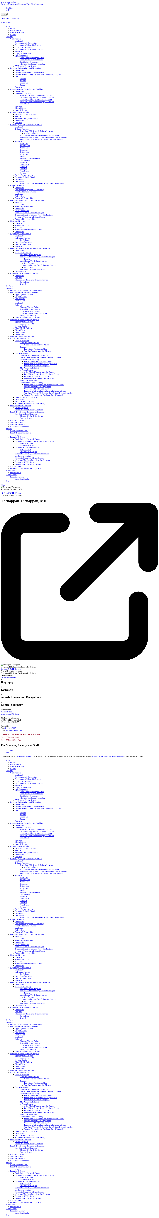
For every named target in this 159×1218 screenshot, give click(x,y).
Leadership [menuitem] (19, 194)
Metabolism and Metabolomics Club (28, 964)
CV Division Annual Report (25, 800)
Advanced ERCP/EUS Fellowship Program (36, 829)
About (8, 760)
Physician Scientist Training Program (33, 1047)
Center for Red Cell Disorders (26, 911)
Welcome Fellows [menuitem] (16, 422)
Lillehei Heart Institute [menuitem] (23, 456)
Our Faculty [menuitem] (19, 41)
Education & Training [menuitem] (23, 253)
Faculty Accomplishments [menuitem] (24, 175)
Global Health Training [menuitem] (23, 328)
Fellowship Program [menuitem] (22, 238)
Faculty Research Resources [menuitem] (20, 433)
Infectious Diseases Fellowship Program (29, 947)
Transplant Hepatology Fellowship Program (36, 834)
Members (23, 813)
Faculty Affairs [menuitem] (11, 475)
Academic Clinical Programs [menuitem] (25, 114)
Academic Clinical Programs (25, 848)
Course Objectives (21, 1142)
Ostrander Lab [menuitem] (25, 160)
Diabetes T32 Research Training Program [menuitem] (30, 72)
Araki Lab (18, 811)
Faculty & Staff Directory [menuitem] (24, 401)
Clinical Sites (20, 1033)
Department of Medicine (10, 18)
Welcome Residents (17, 1158)
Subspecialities (15, 1207)
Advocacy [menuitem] (18, 116)
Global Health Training (23, 1062)
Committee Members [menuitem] (22, 479)
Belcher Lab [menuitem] (24, 148)
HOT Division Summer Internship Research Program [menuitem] (39, 135)
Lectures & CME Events (24, 781)
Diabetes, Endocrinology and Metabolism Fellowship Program (38, 808)
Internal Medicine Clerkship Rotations (29, 1144)
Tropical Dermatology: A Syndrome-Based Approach (43, 1129)
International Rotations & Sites (35, 1083)
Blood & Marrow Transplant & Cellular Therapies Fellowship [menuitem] (42, 139)
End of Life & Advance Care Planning (38, 1096)
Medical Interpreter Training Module (37, 1121)
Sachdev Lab (24, 899)
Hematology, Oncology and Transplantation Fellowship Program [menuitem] (43, 137)
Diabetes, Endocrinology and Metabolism (25, 802)
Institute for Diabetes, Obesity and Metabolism (32, 1188)
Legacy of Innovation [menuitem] (23, 53)
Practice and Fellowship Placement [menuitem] (28, 318)
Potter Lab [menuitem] (23, 162)
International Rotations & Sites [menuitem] (35, 349)
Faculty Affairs (11, 1209)
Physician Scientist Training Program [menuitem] (33, 313)
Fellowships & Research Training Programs (26, 1024)
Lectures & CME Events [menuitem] (24, 47)
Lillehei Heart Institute (23, 1190)
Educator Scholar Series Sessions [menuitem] (32, 416)
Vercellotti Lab (25, 905)
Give (7, 1215)
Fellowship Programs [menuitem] (22, 93)
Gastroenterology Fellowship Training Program (37, 831)
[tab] (79, 681)
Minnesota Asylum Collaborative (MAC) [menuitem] (30, 403)
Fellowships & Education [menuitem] (24, 206)
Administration (15, 1200)
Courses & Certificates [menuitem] (23, 353)
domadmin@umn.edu (14, 730)
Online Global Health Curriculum (36, 1123)
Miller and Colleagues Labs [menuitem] (30, 158)
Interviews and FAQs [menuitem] (27, 324)
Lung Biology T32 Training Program (33, 995)
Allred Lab (24, 878)
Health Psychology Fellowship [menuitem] (26, 118)
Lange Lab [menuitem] (24, 154)
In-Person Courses (26, 1104)
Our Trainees (29, 997)
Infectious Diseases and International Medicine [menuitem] (27, 200)
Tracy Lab (23, 903)
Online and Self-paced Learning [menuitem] (31, 383)
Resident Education (22, 1075)
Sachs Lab (23, 901)
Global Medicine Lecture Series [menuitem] (26, 397)
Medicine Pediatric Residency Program (24, 1054)
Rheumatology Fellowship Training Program (31, 1014)
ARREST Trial (25, 1184)
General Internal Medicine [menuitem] (19, 112)
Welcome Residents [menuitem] (17, 424)
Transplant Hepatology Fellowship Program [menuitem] (36, 100)
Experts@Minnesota (8, 677)
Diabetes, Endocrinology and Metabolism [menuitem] (25, 68)
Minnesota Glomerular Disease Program (29, 1192)
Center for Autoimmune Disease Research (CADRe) (34, 1175)
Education (18, 961)
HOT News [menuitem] (19, 181)
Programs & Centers (17, 1171)
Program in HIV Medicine (24, 1196)
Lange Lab (24, 888)
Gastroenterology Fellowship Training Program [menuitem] (37, 98)
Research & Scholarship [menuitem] (24, 198)
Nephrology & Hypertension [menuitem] (20, 234)
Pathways (18, 1039)
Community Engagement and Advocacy (29, 924)
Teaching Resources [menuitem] (27, 418)
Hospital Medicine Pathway (30, 1043)
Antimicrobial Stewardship (25, 953)
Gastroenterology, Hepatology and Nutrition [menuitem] (26, 89)
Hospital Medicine (17, 920)
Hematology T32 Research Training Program (36, 865)
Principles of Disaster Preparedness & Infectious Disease (45, 1125)
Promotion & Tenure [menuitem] (17, 477)
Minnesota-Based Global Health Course (39, 1112)
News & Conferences (23, 978)
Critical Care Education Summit (31, 794)
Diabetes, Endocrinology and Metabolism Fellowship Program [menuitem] (38, 74)
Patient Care (19, 930)
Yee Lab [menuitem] (23, 173)
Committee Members (22, 1213)
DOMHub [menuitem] (14, 28)
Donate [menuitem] (22, 85)
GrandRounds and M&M (19, 1161)
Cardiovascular (15, 773)
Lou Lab (23, 890)
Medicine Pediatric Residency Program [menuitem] (24, 320)
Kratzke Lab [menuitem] (24, 152)
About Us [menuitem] (18, 202)
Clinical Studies (20, 842)
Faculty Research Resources (20, 1167)
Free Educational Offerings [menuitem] (29, 359)
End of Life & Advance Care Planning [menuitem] (38, 362)
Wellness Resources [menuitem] (17, 33)
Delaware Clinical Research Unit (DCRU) (25, 1202)
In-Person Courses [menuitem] (26, 370)
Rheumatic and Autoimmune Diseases (24, 1008)
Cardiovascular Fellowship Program (28, 779)
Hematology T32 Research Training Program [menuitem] (36, 131)
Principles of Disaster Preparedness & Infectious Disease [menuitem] (45, 391)
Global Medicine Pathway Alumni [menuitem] (36, 345)
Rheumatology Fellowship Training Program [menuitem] (31, 280)
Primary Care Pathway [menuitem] (28, 315)
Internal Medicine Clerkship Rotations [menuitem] (29, 410)
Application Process (31, 867)
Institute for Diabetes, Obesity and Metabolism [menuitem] (32, 454)
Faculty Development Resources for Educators (27, 1146)
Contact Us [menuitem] (24, 83)
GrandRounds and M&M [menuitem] (19, 427)
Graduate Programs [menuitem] (17, 420)
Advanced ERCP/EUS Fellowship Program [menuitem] (36, 95)
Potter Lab (23, 896)
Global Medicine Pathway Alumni (36, 1079)
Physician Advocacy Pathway (30, 1045)
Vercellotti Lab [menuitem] (25, 171)
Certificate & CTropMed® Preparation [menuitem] (34, 355)
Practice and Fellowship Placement (28, 1052)
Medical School (6, 22)
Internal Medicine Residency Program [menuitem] (24, 292)
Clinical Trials (20, 913)
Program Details (21, 1031)
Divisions (9, 771)
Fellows (27, 993)
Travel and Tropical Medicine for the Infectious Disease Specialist (48, 1127)
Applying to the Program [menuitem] (24, 295)
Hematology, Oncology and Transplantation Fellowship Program (43, 871)
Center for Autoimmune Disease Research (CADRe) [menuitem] (34, 441)
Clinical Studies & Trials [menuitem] (19, 431)
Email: (3, 730)
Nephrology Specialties (23, 976)
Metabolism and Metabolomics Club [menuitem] (28, 230)
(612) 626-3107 (10, 728)
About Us (18, 936)
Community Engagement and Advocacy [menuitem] (29, 190)
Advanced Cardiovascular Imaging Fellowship (37, 836)
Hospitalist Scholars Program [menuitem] (25, 192)
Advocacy (18, 850)
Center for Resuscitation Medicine (27, 1181)
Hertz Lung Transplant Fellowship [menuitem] (32, 269)
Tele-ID (22, 938)
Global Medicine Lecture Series (26, 1131)
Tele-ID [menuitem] (22, 204)
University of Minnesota (23, 756)
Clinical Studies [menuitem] (20, 108)
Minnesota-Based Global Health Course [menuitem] (39, 378)
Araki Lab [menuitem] (18, 77)
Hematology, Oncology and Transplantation (26, 859)
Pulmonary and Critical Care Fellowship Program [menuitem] (38, 265)
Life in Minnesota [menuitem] (16, 30)
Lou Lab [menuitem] (23, 156)
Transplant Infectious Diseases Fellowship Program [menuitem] (33, 215)
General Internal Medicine (19, 846)
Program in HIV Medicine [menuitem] (24, 462)
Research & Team (26, 1177)
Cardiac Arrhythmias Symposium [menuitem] (32, 58)
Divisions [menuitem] (9, 37)
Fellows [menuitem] (27, 259)
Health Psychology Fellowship (26, 852)
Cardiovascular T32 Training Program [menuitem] (29, 49)
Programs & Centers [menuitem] (17, 437)
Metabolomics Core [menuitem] (22, 225)
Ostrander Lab (25, 894)
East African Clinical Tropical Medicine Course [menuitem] (41, 374)
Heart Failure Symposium (29, 796)
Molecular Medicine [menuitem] (17, 221)
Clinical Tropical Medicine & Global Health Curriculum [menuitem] (40, 357)
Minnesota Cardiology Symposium (32, 798)
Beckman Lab (25, 880)
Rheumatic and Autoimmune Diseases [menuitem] (24, 274)
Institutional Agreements (28, 1114)
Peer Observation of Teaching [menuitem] (26, 414)
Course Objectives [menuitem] (21, 408)
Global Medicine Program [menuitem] (19, 339)
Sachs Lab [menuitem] (23, 167)
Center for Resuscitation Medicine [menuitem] (27, 447)
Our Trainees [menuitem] (29, 263)
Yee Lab (23, 907)
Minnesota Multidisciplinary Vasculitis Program (32, 1194)
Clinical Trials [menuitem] (20, 179)
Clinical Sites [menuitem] (20, 299)
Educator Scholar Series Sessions (32, 1150)
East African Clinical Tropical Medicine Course (41, 1108)
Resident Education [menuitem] (22, 341)
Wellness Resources (17, 767)
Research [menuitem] (18, 51)
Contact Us (5, 726)
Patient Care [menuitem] (19, 196)
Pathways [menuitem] (18, 305)
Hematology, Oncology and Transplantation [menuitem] (26, 125)
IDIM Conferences (22, 945)
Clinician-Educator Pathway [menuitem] (30, 307)
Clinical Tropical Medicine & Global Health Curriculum (40, 1091)
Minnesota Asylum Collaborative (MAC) (30, 1137)
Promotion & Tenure (17, 1211)
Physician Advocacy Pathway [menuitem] (30, 311)
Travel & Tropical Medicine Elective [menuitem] (37, 351)
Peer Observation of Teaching (26, 1148)
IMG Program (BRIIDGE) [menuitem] (29, 368)
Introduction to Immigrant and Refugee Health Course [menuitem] (44, 385)
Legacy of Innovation (23, 787)
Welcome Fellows (16, 1156)
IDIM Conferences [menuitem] (22, 211)
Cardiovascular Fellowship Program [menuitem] (28, 45)
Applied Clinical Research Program (28, 1173)
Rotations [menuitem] (23, 347)
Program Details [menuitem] (21, 297)
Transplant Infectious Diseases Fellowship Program (33, 949)
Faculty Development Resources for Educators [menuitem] (27, 412)
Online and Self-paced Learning (31, 1117)
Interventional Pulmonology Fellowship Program (37, 991)
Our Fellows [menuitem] (24, 104)
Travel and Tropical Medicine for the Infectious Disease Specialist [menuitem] (48, 393)
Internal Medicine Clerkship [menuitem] (20, 406)
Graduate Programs (17, 1154)
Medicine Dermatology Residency (22, 1070)
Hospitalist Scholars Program (25, 926)
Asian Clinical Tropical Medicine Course (39, 1106)
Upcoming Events (21, 790)
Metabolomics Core (22, 959)
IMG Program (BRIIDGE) (29, 1102)
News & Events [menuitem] (21, 110)
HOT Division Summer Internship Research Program (39, 869)
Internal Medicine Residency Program (24, 1026)
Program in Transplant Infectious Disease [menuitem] (30, 217)
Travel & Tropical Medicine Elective (37, 1085)
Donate (22, 819)
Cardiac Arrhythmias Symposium (32, 792)
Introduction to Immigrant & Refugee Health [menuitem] (40, 364)
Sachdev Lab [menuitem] (24, 165)
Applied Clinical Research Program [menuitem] (28, 439)
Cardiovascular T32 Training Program (29, 783)
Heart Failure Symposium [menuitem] (29, 62)
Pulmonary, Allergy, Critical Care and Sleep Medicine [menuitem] (30, 248)
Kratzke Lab (24, 886)
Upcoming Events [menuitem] (21, 56)
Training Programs (22, 863)
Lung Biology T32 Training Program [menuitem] (33, 261)
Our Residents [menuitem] (20, 301)
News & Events (21, 844)
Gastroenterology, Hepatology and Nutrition (26, 823)
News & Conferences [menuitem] (23, 244)
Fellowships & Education (24, 940)
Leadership (19, 928)
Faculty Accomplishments (24, 909)
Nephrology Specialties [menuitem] (23, 242)
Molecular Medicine (17, 955)
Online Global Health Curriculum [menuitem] (36, 389)
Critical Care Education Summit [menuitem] (31, 60)
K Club (17, 1169)
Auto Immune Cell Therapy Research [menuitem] (28, 464)
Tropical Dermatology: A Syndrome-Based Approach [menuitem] (43, 395)
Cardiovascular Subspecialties (26, 777)
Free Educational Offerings (29, 1093)
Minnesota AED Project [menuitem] (28, 452)
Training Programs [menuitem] (22, 129)
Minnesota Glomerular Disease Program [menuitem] (29, 458)
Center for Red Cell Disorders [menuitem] (26, 177)
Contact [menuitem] (13, 35)
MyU (8, 10)
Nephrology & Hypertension (20, 968)
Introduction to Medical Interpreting (37, 1100)
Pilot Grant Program (27, 1179)
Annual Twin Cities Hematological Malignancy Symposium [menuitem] (42, 183)
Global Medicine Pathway (29, 1077)
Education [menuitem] (18, 227)
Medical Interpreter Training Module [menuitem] (37, 387)
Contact (13, 769)
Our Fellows (24, 838)
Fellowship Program (22, 972)
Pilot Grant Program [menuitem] (27, 445)
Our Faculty (19, 775)
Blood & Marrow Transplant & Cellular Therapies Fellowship (42, 873)
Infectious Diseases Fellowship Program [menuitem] (29, 213)
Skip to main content (8, 2)
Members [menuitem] (23, 79)
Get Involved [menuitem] (20, 399)
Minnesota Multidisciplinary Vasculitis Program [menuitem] (32, 460)
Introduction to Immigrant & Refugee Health (40, 1098)
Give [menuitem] (7, 481)
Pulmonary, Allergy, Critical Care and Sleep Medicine (30, 982)
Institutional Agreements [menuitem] (28, 380)
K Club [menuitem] (17, 435)
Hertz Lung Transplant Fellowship (32, 1003)
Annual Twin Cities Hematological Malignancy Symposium (42, 917)
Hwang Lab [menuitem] (24, 150)
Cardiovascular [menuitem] (15, 39)
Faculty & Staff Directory (24, 1135)
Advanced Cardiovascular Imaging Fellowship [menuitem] (37, 102)
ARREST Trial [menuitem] (25, 450)
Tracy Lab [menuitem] (23, 169)
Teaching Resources (27, 1152)
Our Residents (20, 1035)
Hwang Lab (24, 884)
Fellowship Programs (22, 827)
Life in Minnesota (16, 764)
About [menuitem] (8, 26)
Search (4, 14)
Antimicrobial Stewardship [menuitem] (25, 219)
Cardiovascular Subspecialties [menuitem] (26, 43)
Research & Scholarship (24, 932)
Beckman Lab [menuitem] (25, 146)
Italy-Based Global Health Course (36, 1110)
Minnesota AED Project (28, 1186)
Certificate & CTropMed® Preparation (34, 1089)
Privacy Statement (98, 756)
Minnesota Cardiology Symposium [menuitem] (32, 64)
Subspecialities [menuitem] (15, 473)
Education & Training (23, 987)
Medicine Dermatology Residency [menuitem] (22, 336)
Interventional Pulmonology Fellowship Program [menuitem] (37, 257)
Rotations (23, 1081)
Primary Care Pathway (28, 1049)
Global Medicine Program (19, 1073)
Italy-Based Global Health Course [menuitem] (36, 376)
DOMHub (14, 762)
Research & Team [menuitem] (26, 443)
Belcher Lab (24, 882)
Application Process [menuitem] (31, 133)
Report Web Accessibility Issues (114, 756)
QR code (17, 493)
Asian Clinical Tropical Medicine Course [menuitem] (39, 372)
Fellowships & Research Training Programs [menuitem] (26, 290)
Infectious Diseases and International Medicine (27, 934)
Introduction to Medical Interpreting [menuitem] (37, 366)
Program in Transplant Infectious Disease (30, 951)
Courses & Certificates (23, 1087)
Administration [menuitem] (15, 466)
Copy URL (7, 493)
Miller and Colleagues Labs (30, 892)
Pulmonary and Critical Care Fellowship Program (38, 999)
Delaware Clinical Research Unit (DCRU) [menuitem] (25, 468)
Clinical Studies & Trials (19, 1165)
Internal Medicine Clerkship (20, 1140)
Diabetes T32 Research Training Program (30, 806)
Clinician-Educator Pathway (30, 1041)
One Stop (9, 8)
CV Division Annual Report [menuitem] (25, 66)
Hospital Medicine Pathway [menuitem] (30, 309)
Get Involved (20, 1133)
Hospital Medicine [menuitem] (17, 186)
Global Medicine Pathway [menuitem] (29, 343)
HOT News (19, 915)
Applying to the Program (24, 1028)
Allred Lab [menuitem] (24, 144)
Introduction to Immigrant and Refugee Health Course (44, 1119)
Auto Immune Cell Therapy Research (28, 1198)
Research (18, 785)
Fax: (2, 728)
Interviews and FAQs (27, 1058)
